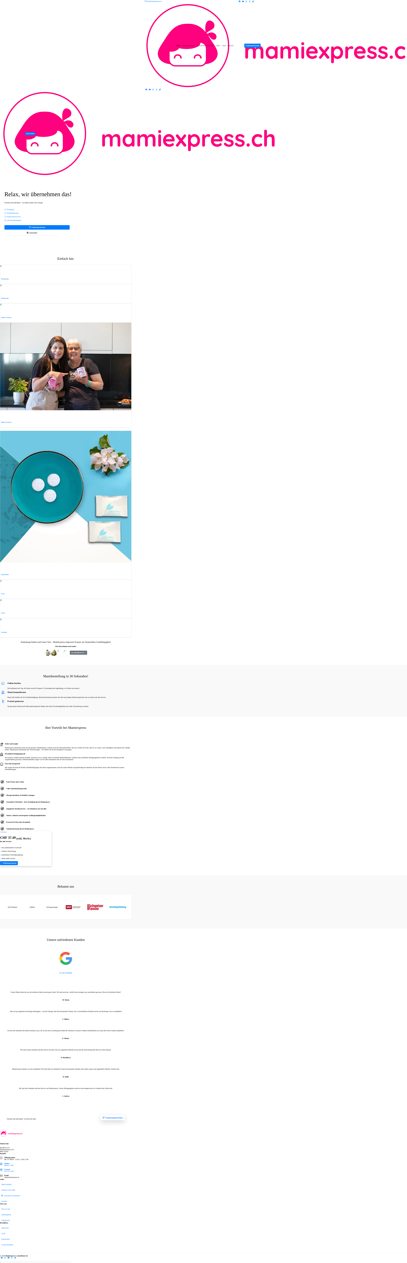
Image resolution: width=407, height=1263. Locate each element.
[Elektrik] (47, 652)
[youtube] (243, 1)
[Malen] (66, 652)
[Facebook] (239, 1)
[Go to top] (0, 1262)
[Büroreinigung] (60, 652)
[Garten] (54, 652)
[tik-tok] (253, 1)
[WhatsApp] (249, 1)
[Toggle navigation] (23, 133)
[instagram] (246, 1)
